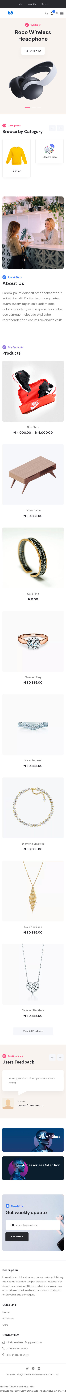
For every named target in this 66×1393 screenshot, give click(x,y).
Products (8, 1318)
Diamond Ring (33, 677)
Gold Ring (33, 593)
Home (5, 1312)
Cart (5, 1324)
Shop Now (35, 50)
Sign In (44, 4)
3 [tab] (39, 107)
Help (20, 4)
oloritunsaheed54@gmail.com (24, 1342)
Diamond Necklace (33, 1010)
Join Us (32, 4)
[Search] (46, 13)
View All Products (33, 1031)
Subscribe (17, 1236)
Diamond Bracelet (33, 843)
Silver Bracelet (33, 760)
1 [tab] (27, 107)
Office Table (33, 510)
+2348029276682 (17, 1348)
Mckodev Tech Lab (48, 1374)
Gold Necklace (33, 927)
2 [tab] (34, 107)
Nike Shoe (33, 427)
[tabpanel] (33, 80)
